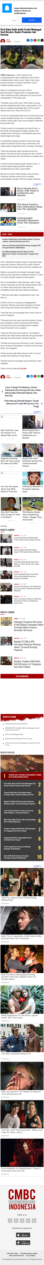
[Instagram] (16, 1220)
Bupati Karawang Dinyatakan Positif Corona (18, 739)
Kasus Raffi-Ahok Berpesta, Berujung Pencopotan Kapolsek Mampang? (16, 857)
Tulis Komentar (22, 676)
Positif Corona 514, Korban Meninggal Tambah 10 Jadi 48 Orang (22, 744)
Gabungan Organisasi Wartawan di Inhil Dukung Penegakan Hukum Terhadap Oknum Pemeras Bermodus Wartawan (29, 625)
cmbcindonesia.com (21, 1259)
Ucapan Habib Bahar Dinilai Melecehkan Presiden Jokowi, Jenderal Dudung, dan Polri (27, 539)
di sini (23, 368)
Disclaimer (30, 1255)
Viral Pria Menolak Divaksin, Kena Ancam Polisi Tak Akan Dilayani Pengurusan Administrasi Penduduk (26, 576)
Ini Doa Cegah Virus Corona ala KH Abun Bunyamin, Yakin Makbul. (17, 848)
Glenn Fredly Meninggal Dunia (14, 734)
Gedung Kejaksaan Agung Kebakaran (16, 724)
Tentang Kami (12, 1253)
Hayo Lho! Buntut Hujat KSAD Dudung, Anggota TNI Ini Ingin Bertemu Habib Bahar (27, 551)
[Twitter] (22, 1220)
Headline (8, 42)
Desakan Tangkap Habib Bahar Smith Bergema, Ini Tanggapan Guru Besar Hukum (27, 664)
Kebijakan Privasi (16, 1255)
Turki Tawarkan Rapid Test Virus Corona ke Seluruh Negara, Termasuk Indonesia (18, 812)
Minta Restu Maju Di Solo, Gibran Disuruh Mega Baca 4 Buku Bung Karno (20, 821)
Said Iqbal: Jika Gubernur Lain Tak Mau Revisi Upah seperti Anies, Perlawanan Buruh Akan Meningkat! (27, 588)
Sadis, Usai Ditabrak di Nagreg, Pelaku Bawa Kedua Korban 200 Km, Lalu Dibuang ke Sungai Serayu (27, 601)
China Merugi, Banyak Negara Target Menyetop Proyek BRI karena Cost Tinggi (21, 404)
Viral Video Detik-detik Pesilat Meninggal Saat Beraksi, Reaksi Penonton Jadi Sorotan (20, 784)
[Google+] (28, 1220)
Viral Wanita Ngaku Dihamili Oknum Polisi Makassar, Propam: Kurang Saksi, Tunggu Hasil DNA (20, 254)
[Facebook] (10, 1220)
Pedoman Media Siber (28, 1253)
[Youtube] (34, 1220)
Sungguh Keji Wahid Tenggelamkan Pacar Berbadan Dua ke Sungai (18, 839)
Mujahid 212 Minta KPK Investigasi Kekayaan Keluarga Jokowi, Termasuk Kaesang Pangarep (27, 645)
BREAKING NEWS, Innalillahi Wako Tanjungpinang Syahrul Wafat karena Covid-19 (22, 729)
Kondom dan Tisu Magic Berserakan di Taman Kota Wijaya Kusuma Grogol (25, 776)
